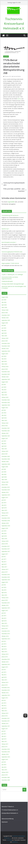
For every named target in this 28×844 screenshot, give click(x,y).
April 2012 (4, 708)
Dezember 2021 (6, 428)
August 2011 (5, 728)
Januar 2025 (5, 341)
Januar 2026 (5, 312)
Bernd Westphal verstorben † (9, 242)
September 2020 (6, 464)
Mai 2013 (4, 674)
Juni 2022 (4, 412)
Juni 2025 (4, 328)
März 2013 (4, 680)
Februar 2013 (5, 682)
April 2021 (4, 446)
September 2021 (6, 436)
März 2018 (4, 538)
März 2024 (4, 364)
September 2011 (6, 726)
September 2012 (6, 695)
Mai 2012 (4, 705)
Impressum (5, 822)
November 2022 (6, 402)
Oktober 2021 (5, 433)
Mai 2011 (4, 736)
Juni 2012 (4, 703)
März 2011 (4, 741)
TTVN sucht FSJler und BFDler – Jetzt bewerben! (13, 190)
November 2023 (6, 374)
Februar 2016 (5, 597)
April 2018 (4, 536)
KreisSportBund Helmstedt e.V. (10, 813)
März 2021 (4, 448)
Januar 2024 (5, 369)
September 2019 (6, 495)
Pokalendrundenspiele (7, 281)
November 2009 (6, 780)
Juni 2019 (4, 502)
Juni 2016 (4, 587)
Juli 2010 (4, 762)
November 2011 (6, 721)
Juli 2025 (4, 325)
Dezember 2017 (6, 546)
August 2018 (5, 528)
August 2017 (5, 554)
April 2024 (4, 361)
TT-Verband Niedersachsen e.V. (10, 810)
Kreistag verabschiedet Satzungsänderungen (13, 284)
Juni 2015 (4, 615)
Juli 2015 (4, 613)
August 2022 (5, 407)
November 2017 (6, 549)
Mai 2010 (4, 767)
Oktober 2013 (5, 662)
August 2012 (5, 698)
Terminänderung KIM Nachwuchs (10, 215)
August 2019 (5, 497)
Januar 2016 (5, 600)
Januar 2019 (5, 515)
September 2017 (6, 551)
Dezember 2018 (6, 518)
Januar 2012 (5, 716)
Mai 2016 (4, 590)
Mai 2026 (4, 302)
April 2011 (4, 739)
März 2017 (4, 567)
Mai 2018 (4, 533)
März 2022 (4, 420)
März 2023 (4, 395)
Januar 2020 (5, 484)
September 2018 (6, 525)
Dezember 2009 (6, 777)
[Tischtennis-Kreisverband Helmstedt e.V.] (3, 35)
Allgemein (6, 56)
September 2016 (6, 579)
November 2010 (6, 751)
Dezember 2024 (6, 343)
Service (19, 98)
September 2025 (6, 320)
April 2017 (4, 564)
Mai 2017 (4, 561)
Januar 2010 (5, 775)
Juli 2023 (4, 384)
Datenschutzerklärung (7, 818)
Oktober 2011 (5, 723)
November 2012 (6, 690)
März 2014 (4, 651)
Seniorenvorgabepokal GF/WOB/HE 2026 (12, 252)
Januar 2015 (5, 628)
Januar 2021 (5, 454)
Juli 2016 (4, 585)
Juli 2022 (4, 410)
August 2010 (5, 759)
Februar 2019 (5, 513)
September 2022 (6, 405)
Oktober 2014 (5, 636)
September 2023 (6, 379)
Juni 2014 (4, 644)
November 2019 (6, 490)
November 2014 (6, 633)
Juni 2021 (4, 441)
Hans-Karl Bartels (17, 76)
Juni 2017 (4, 559)
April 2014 (4, 649)
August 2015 (5, 610)
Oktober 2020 (5, 461)
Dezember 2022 (6, 400)
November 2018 (6, 520)
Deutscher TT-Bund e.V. (8, 806)
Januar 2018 (5, 543)
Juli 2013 (4, 669)
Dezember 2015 (6, 603)
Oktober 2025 (5, 317)
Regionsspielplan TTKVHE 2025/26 (10, 263)
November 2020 (6, 459)
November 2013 (6, 659)
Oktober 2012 (5, 692)
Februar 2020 (5, 482)
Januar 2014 (5, 656)
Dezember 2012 (6, 687)
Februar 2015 (5, 626)
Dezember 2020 (6, 456)
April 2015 (4, 621)
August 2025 (5, 323)
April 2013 (4, 677)
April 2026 (4, 305)
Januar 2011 (5, 746)
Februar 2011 (5, 744)
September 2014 (6, 638)
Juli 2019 (4, 500)
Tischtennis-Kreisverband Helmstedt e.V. (14, 23)
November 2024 (6, 346)
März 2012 (4, 710)
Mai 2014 (4, 646)
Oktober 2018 (5, 523)
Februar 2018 (5, 541)
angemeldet (11, 202)
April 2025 (4, 333)
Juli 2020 (4, 469)
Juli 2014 (4, 641)
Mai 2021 (4, 443)
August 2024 (5, 353)
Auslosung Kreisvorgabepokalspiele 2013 (14, 184)
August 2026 (5, 297)
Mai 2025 (4, 330)
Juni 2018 (4, 531)
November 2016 (6, 577)
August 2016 (5, 582)
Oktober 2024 (5, 348)
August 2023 (5, 382)
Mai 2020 (4, 474)
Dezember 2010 (6, 749)
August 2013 (5, 667)
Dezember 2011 (6, 718)
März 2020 (4, 479)
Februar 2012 (5, 713)
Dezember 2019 (6, 487)
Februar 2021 (5, 451)
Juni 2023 (4, 387)
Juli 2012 (4, 700)
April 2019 (4, 508)
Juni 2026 (4, 299)
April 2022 (4, 418)
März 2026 (4, 307)
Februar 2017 (5, 569)
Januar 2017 (5, 572)
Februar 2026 (5, 310)
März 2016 (4, 595)
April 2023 (4, 392)
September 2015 (6, 608)
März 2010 (4, 769)
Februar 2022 (5, 423)
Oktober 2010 (5, 754)
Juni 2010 (4, 764)
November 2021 (6, 430)
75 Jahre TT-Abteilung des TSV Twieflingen (12, 274)
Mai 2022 (4, 415)
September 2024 (6, 351)
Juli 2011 (4, 731)
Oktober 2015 (5, 605)
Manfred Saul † (5, 229)
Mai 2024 (4, 359)
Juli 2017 (4, 556)
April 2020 (4, 477)
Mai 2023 (4, 389)
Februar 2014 (5, 654)
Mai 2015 (4, 618)
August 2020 (5, 466)
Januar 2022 (5, 425)
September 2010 (6, 757)
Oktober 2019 (5, 492)
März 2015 (4, 623)
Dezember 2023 (6, 371)
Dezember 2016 (6, 574)
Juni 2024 (4, 356)
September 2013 (6, 664)
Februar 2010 (5, 772)
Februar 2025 (5, 338)
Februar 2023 (5, 397)
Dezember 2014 (6, 631)
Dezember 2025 (6, 315)
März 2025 (4, 335)
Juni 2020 (4, 472)
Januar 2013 (5, 685)
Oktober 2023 (5, 377)
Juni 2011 (4, 734)
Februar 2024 (5, 366)
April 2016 (4, 592)
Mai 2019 (4, 505)
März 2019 (4, 510)
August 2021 (5, 438)
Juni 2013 (4, 672)
